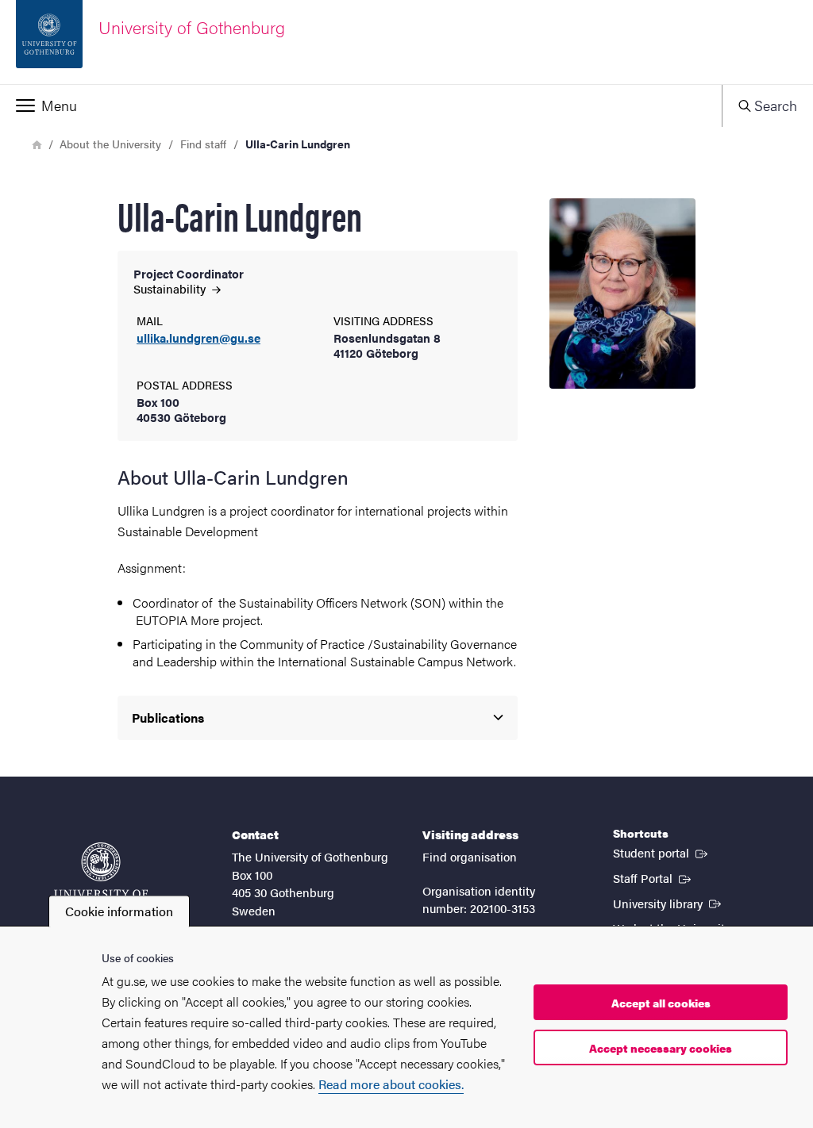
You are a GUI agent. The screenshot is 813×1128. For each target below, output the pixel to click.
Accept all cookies (661, 1003)
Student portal (662, 852)
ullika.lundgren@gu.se (198, 338)
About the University (110, 143)
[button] (361, 105)
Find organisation (469, 856)
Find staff (203, 143)
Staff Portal (653, 877)
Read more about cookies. (391, 1084)
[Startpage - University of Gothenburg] (100, 877)
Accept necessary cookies (660, 1048)
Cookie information (119, 911)
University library (668, 902)
